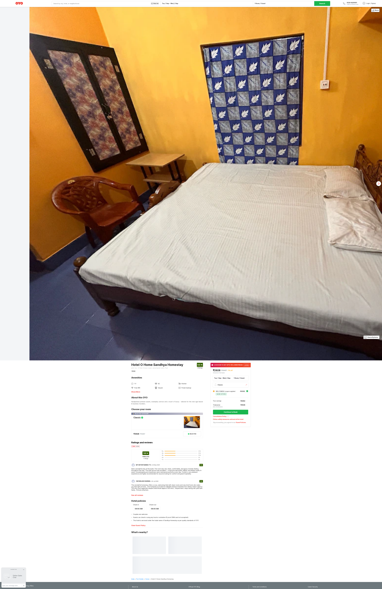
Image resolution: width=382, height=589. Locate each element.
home (147, 579)
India (132, 579)
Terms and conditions (259, 587)
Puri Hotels (139, 579)
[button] (230, 417)
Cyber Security (313, 587)
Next (378, 183)
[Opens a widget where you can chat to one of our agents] (14, 577)
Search (322, 3)
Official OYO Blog (194, 587)
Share (377, 10)
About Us (135, 587)
